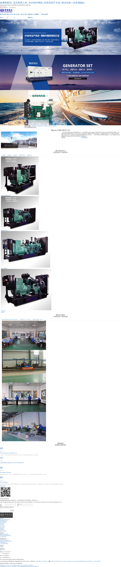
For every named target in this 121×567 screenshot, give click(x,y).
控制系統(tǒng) (40, 126)
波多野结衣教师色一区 (34, 566)
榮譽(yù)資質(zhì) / (38, 319)
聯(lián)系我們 (45, 14)
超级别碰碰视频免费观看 (25, 566)
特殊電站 (46, 126)
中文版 (1, 6)
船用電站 (50, 126)
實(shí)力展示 (24, 14)
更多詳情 (63, 137)
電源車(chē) (34, 126)
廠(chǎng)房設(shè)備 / (10, 319)
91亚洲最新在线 (3, 566)
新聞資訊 (37, 14)
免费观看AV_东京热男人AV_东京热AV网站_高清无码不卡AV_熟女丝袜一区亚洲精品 (42, 2)
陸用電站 (54, 126)
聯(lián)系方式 (84, 137)
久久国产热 (9, 566)
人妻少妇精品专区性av (15, 566)
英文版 (4, 6)
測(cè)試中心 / (25, 319)
